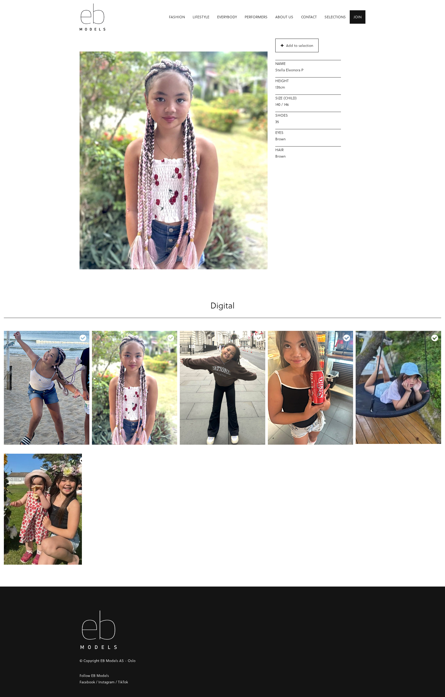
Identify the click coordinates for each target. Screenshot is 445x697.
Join (358, 17)
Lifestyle (201, 17)
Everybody (227, 17)
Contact (309, 17)
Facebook (87, 682)
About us (284, 17)
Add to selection (299, 45)
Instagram (106, 682)
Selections (335, 17)
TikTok (123, 682)
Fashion (177, 17)
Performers (256, 17)
